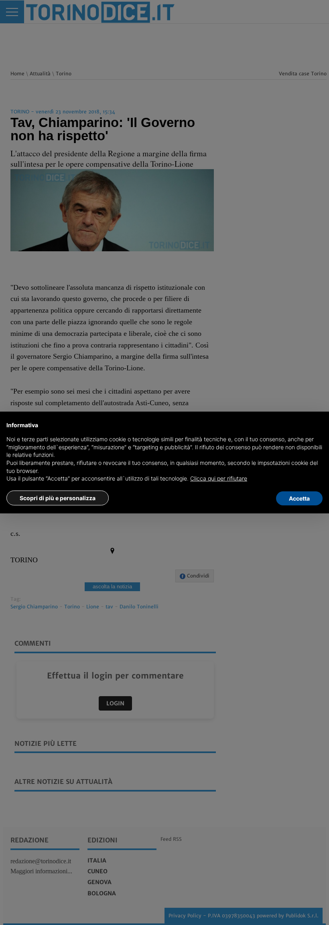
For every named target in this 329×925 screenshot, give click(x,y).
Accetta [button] (299, 498)
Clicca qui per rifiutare (218, 478)
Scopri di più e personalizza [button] (57, 498)
